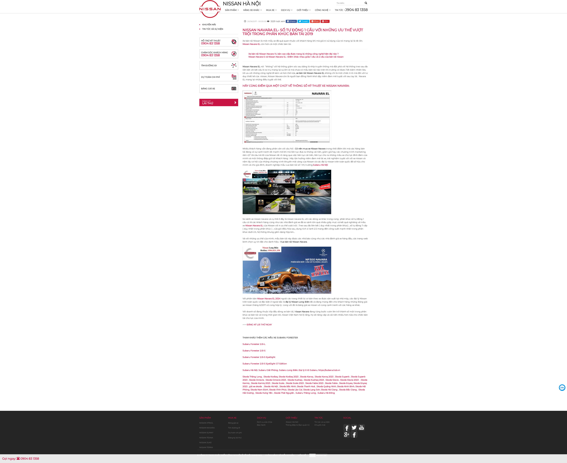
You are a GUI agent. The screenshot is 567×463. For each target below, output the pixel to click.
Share (292, 21)
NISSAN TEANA (206, 438)
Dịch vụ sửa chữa (264, 422)
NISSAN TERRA (206, 447)
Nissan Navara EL (254, 225)
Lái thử (207, 102)
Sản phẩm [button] (231, 10)
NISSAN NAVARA (207, 428)
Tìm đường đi (209, 65)
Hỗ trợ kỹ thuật (210, 42)
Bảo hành (261, 425)
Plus (315, 21)
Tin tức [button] (339, 10)
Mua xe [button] (270, 10)
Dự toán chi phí (210, 77)
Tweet (304, 21)
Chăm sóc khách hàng (214, 54)
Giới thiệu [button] (302, 10)
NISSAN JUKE (205, 442)
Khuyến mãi (320, 425)
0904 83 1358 (356, 10)
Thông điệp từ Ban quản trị (297, 425)
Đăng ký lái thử (234, 438)
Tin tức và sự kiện (322, 422)
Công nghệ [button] (321, 10)
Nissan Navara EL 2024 (268, 298)
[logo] (210, 4)
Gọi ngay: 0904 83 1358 (20, 458)
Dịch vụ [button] (285, 10)
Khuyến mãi (209, 24)
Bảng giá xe (208, 88)
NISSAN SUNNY (206, 433)
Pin (326, 21)
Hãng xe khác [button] (251, 10)
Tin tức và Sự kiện (212, 29)
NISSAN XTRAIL (206, 423)
